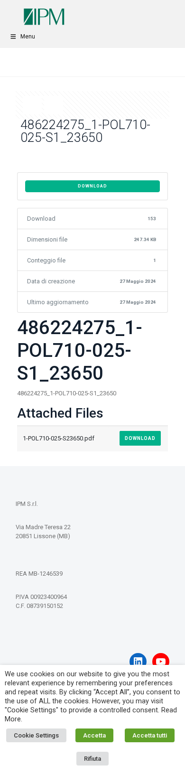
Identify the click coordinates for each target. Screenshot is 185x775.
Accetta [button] (94, 735)
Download (92, 186)
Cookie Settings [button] (36, 735)
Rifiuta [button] (92, 758)
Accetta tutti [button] (149, 735)
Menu (27, 36)
